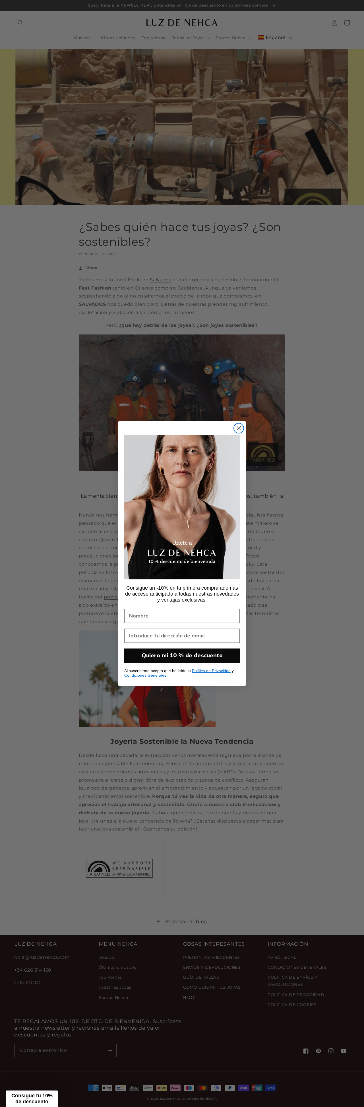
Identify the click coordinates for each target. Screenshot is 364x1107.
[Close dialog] (239, 428)
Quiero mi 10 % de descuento (182, 655)
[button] (32, 1099)
